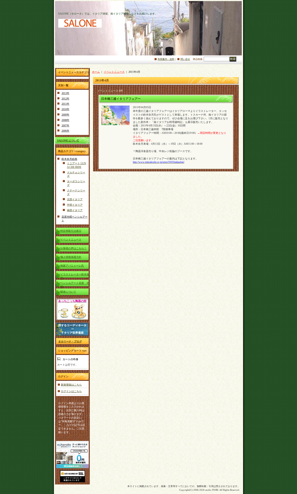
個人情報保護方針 (70, 257)
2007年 (65, 125)
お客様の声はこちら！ (73, 248)
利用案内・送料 (166, 59)
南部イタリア (75, 210)
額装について (68, 291)
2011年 (65, 103)
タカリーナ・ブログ (70, 341)
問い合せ (185, 59)
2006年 (65, 130)
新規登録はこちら (71, 384)
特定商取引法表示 (70, 230)
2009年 (65, 114)
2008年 (65, 120)
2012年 (65, 98)
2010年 (65, 109)
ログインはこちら (71, 391)
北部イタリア (75, 199)
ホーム (96, 71)
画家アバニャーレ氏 (72, 265)
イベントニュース (70, 239)
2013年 (65, 93)
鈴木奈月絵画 (69, 159)
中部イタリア (75, 204)
